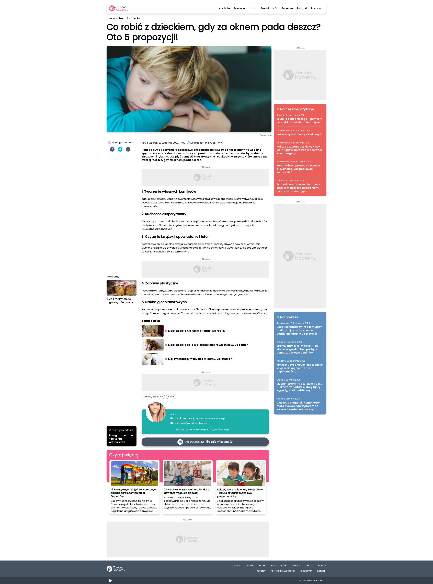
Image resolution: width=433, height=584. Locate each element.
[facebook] (112, 149)
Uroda (253, 8)
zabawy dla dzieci (153, 396)
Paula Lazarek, (150, 142)
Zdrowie (239, 8)
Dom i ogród (269, 8)
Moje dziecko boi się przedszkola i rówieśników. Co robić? (208, 344)
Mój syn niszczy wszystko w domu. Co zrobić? (200, 358)
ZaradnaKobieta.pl (117, 18)
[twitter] (120, 149)
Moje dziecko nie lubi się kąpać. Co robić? (196, 330)
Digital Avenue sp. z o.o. (223, 429)
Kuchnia (224, 8)
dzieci (171, 396)
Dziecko (287, 8)
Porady (316, 8)
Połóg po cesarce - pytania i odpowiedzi (121, 439)
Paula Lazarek (181, 418)
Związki (302, 8)
